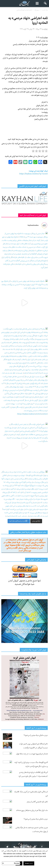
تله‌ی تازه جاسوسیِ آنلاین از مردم (37, 801)
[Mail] (28, 846)
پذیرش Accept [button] (29, 863)
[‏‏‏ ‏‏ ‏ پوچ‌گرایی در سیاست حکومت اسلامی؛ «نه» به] (24, 493)
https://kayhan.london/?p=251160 (33, 173)
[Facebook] (41, 846)
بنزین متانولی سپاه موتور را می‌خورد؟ (36, 735)
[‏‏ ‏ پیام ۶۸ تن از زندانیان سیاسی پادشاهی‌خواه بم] (24, 350)
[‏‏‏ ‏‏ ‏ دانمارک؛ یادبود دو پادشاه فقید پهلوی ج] (24, 303)
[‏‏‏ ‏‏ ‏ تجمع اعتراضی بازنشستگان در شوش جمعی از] (24, 446)
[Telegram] (7, 846)
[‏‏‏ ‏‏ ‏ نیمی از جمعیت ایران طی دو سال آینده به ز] (24, 398)
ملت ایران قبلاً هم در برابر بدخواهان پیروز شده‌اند (32, 810)
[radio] (46, 152)
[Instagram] (35, 846)
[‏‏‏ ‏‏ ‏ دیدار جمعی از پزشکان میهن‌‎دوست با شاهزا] (24, 255)
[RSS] (21, 846)
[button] (45, 3)
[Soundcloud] (14, 846)
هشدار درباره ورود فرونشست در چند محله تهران (32, 753)
